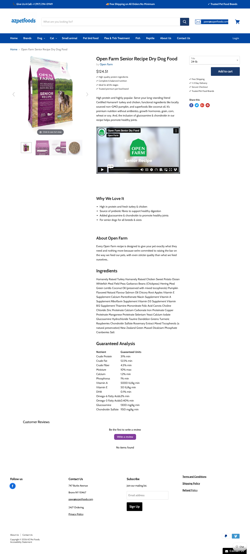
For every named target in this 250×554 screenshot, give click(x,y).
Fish (138, 38)
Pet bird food (90, 38)
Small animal (69, 38)
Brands (27, 38)
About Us (165, 38)
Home (14, 38)
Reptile (150, 38)
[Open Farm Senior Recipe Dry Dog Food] (26, 147)
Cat (52, 38)
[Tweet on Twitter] (197, 105)
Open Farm (106, 64)
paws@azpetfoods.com (81, 499)
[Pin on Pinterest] (208, 105)
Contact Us (183, 38)
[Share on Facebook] (191, 105)
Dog (40, 38)
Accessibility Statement (21, 542)
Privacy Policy (76, 514)
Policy (190, 490)
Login (236, 38)
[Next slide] (87, 94)
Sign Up (134, 506)
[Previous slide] (13, 94)
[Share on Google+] (202, 105)
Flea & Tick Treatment (117, 38)
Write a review (125, 436)
